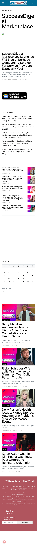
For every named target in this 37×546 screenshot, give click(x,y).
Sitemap (23, 489)
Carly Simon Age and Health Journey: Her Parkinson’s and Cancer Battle (12, 207)
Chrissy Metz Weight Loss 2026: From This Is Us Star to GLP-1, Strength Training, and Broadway (12, 198)
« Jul (3, 292)
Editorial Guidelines (8, 486)
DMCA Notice (20, 486)
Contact (12, 488)
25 (9, 281)
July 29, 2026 (5, 211)
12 (13, 275)
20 (18, 278)
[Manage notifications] (4, 541)
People (4, 364)
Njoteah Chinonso (6, 430)
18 (9, 278)
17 (4, 278)
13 (18, 275)
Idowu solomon (6, 345)
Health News (6, 320)
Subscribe (25, 522)
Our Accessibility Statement (26, 488)
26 (14, 281)
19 (13, 278)
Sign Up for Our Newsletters (9, 518)
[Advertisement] (18, 236)
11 (9, 275)
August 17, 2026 (6, 190)
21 (23, 278)
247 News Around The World (9, 79)
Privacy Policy (30, 486)
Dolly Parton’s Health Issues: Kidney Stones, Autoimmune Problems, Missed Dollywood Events (17, 135)
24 (4, 281)
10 (4, 275)
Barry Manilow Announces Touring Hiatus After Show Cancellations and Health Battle (13, 169)
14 (23, 275)
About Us (5, 488)
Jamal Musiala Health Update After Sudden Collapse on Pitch (13, 187)
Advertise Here (15, 489)
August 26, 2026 (6, 173)
